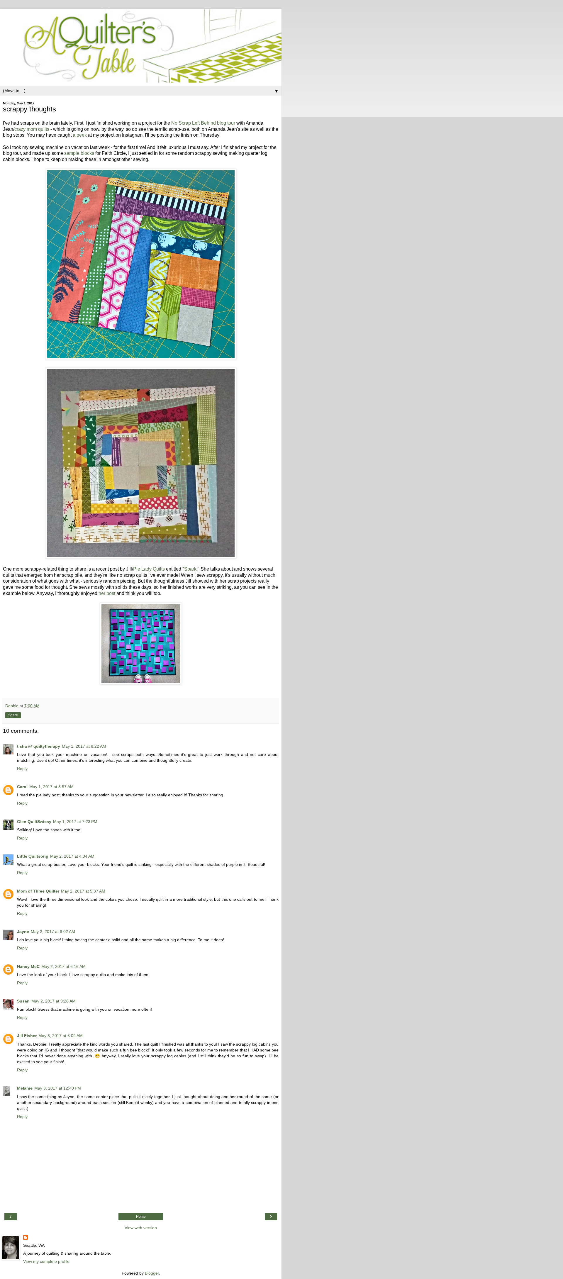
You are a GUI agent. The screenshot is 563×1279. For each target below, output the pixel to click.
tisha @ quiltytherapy (38, 746)
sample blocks (79, 153)
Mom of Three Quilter (38, 891)
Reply (22, 768)
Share (13, 715)
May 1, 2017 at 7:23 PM (75, 821)
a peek (80, 135)
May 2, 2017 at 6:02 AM (53, 931)
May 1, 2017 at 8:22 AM (84, 746)
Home (141, 1216)
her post (107, 593)
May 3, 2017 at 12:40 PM (57, 1088)
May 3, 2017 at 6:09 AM (60, 1035)
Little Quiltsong (32, 856)
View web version (141, 1227)
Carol (22, 786)
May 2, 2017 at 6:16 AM (63, 966)
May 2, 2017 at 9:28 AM (53, 1001)
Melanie (25, 1088)
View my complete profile (46, 1261)
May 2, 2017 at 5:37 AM (83, 891)
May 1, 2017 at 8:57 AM (51, 786)
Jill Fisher (27, 1035)
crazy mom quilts (31, 129)
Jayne (23, 931)
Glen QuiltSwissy (34, 821)
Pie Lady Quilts (149, 568)
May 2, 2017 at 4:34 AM (72, 856)
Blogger (152, 1273)
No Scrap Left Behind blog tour (203, 123)
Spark (190, 568)
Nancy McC (28, 966)
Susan (23, 1001)
